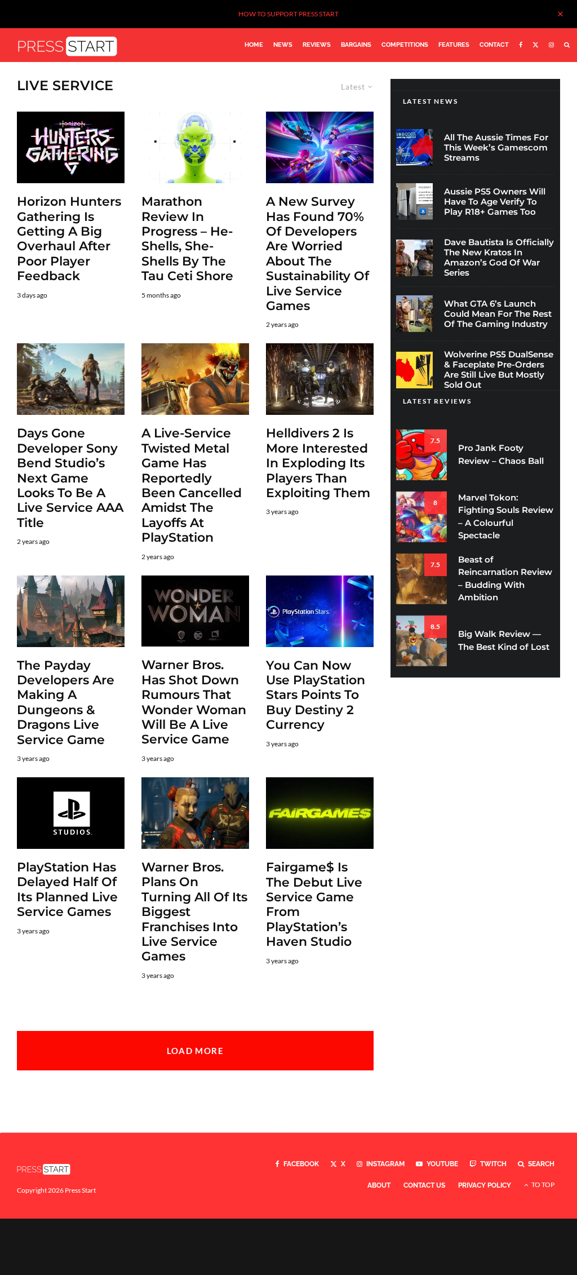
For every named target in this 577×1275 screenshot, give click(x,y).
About (378, 1185)
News (282, 44)
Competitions (404, 44)
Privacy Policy (484, 1185)
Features (453, 44)
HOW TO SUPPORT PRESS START (288, 14)
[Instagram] (551, 45)
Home (254, 44)
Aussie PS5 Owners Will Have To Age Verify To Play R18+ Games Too (494, 202)
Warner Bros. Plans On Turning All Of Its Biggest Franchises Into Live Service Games (194, 912)
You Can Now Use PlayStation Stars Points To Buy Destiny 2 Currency (315, 695)
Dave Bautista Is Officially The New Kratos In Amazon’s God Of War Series (499, 257)
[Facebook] (520, 45)
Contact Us (424, 1185)
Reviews (317, 44)
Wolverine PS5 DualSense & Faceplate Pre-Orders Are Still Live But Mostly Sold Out (498, 369)
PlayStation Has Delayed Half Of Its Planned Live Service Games (67, 889)
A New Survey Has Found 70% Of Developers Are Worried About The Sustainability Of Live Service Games (317, 253)
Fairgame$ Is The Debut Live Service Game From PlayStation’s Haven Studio (314, 904)
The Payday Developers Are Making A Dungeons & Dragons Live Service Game (65, 702)
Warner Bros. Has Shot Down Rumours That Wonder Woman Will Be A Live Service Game (193, 702)
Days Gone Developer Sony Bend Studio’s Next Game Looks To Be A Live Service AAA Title (70, 478)
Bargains (356, 44)
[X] (536, 45)
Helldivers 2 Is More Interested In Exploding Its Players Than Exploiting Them (318, 463)
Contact (494, 44)
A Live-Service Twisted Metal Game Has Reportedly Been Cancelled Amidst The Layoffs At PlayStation (191, 485)
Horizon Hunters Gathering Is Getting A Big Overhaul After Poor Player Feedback (69, 239)
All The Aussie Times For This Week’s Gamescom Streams (496, 147)
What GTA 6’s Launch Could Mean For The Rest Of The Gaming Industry (498, 314)
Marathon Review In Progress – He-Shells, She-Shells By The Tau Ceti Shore (187, 239)
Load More (195, 1051)
